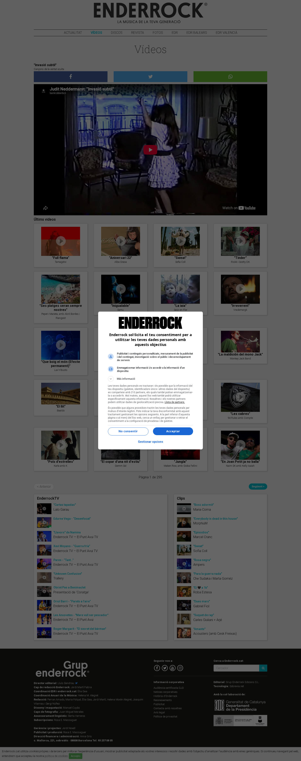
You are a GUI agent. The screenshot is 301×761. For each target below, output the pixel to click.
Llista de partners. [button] (175, 402)
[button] (150, 379)
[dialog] (150, 380)
